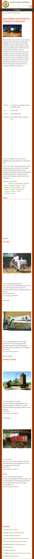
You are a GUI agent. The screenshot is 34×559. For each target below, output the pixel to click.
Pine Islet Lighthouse (9, 550)
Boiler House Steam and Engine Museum (15, 541)
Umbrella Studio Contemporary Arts (13, 532)
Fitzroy (18, 13)
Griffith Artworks (8, 547)
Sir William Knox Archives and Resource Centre (17, 553)
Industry (13, 191)
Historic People (15, 187)
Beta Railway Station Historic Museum (14, 544)
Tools (13, 193)
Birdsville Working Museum (11, 556)
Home (4, 13)
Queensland (11, 13)
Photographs (18, 183)
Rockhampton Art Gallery (10, 529)
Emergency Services (15, 185)
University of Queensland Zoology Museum (15, 538)
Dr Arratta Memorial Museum (11, 535)
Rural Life (12, 189)
